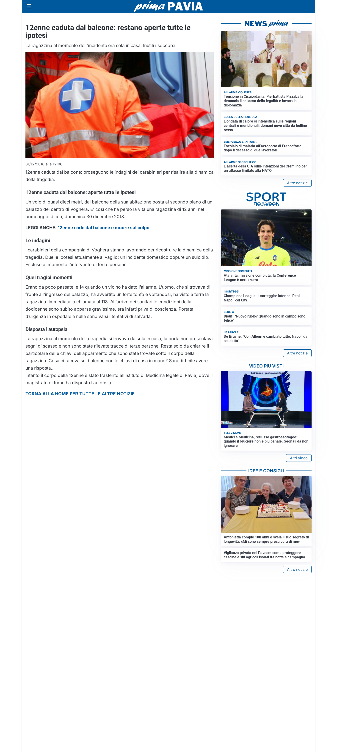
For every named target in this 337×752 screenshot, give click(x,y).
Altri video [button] (299, 458)
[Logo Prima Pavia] (168, 6)
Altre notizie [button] (297, 183)
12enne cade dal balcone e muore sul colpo (103, 227)
